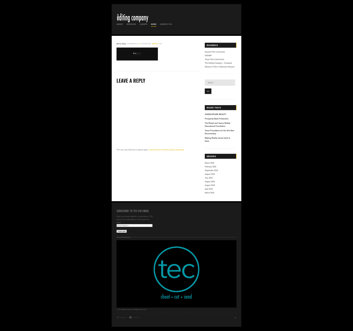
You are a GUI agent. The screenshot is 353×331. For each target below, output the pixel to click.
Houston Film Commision (215, 52)
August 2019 (210, 174)
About (120, 24)
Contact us (166, 24)
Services (131, 24)
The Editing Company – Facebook (218, 63)
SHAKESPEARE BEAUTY (215, 114)
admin (155, 44)
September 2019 (211, 170)
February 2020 (210, 167)
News (154, 24)
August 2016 (210, 185)
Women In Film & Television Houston (219, 67)
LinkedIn (136, 317)
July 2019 (208, 178)
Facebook (123, 317)
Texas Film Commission (214, 59)
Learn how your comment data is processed (166, 150)
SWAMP (208, 56)
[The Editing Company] (133, 22)
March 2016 (209, 193)
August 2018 (210, 182)
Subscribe (122, 231)
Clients (144, 24)
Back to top (235, 318)
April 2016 (209, 189)
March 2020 (209, 163)
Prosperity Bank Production (216, 119)
